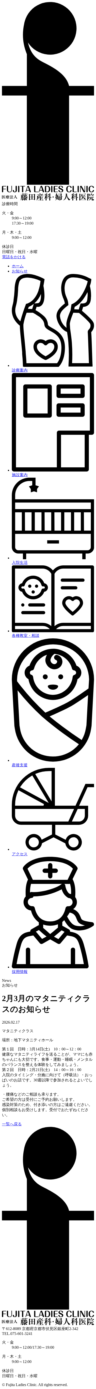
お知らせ (20, 271)
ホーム (18, 266)
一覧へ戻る (12, 1124)
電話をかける (14, 257)
